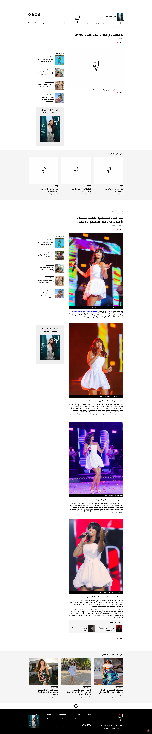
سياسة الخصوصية (67, 728)
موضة (113, 23)
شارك (120, 43)
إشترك (58, 728)
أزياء (107, 644)
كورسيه (111, 644)
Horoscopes (121, 28)
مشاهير (105, 23)
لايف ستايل (67, 23)
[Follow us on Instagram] (36, 14)
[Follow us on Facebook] (85, 725)
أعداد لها (89, 728)
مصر (104, 644)
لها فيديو (45, 23)
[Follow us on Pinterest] (39, 14)
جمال (97, 23)
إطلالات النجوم (115, 211)
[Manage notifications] (148, 730)
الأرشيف (51, 728)
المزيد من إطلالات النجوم (113, 654)
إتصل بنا (76, 728)
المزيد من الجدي (117, 153)
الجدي (115, 28)
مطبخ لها (36, 23)
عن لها (83, 728)
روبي (109, 311)
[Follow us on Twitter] (29, 14)
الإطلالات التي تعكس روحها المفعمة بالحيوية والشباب (98, 312)
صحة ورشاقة (55, 23)
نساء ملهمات (88, 23)
